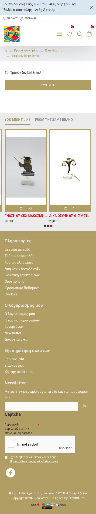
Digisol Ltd (77, 498)
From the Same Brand (54, 120)
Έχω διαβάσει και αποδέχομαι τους (33, 459)
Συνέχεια (48, 85)
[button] (45, 226)
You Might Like (17, 120)
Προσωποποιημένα (26, 50)
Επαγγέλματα (53, 50)
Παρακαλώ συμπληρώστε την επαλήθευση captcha (18, 429)
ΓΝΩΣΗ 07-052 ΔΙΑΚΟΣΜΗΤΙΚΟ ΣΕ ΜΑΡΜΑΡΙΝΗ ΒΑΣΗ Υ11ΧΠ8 (26, 216)
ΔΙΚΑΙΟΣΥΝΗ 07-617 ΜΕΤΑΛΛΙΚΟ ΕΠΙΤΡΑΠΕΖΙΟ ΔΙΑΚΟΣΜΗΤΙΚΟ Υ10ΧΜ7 (70, 216)
